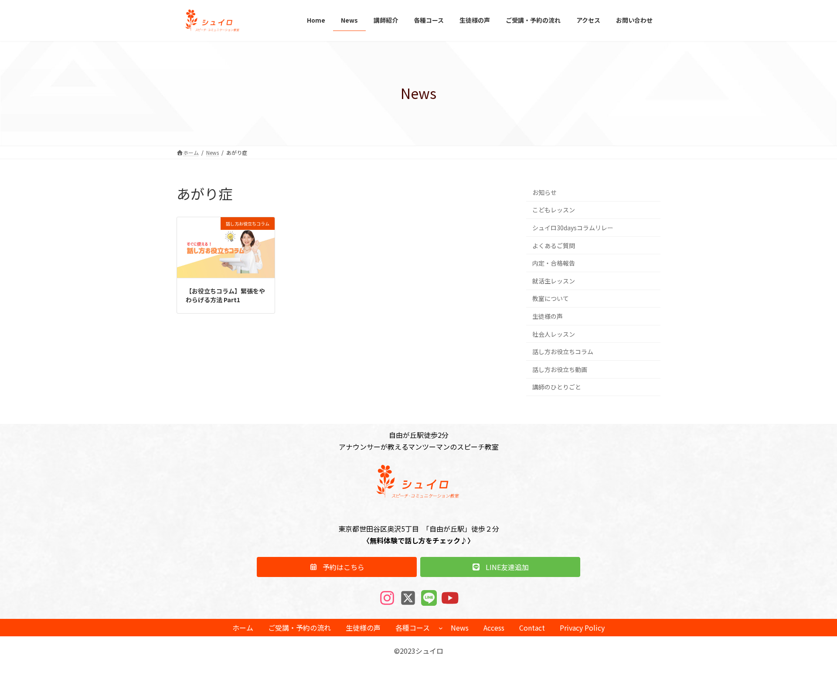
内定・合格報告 (553, 263)
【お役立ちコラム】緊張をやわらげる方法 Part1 (225, 295)
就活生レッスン (553, 280)
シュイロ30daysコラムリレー (572, 227)
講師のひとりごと (556, 386)
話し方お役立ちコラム (562, 351)
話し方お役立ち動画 (559, 369)
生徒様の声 (547, 316)
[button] (337, 567)
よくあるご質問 (553, 245)
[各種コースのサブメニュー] (441, 627)
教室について (550, 298)
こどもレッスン (553, 209)
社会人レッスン (553, 333)
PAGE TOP (811, 647)
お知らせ (544, 192)
